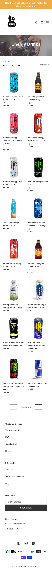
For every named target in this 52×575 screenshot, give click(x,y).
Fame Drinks (22, 566)
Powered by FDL (34, 566)
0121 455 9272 (15, 529)
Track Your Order (12, 430)
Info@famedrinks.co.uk (15, 523)
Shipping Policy (12, 444)
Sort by (6, 61)
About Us (9, 469)
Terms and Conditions (14, 476)
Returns (8, 451)
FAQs (7, 437)
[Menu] (47, 22)
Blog (7, 483)
